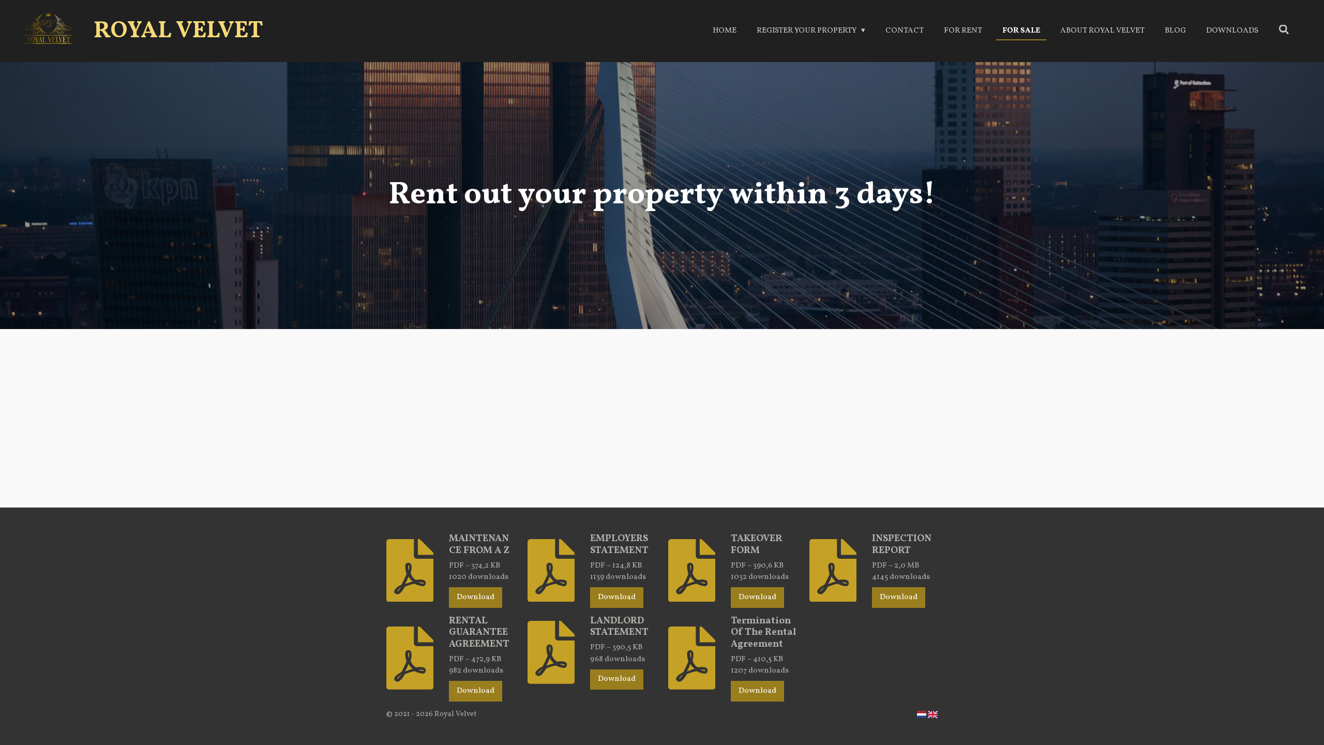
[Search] (1284, 31)
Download (475, 597)
